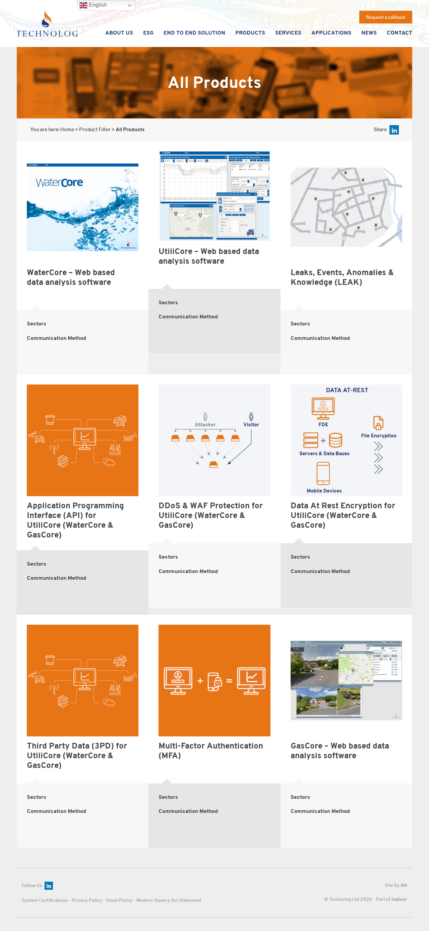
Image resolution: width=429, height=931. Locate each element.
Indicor (399, 899)
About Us (119, 32)
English (97, 5)
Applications (331, 32)
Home (67, 129)
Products (250, 32)
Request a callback (386, 17)
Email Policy (119, 900)
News (369, 32)
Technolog (47, 23)
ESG (148, 32)
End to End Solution (194, 32)
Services (288, 32)
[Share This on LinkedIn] (394, 130)
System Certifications (45, 900)
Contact (399, 32)
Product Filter (95, 129)
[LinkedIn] (49, 886)
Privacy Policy (87, 900)
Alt (404, 885)
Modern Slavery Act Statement (168, 900)
